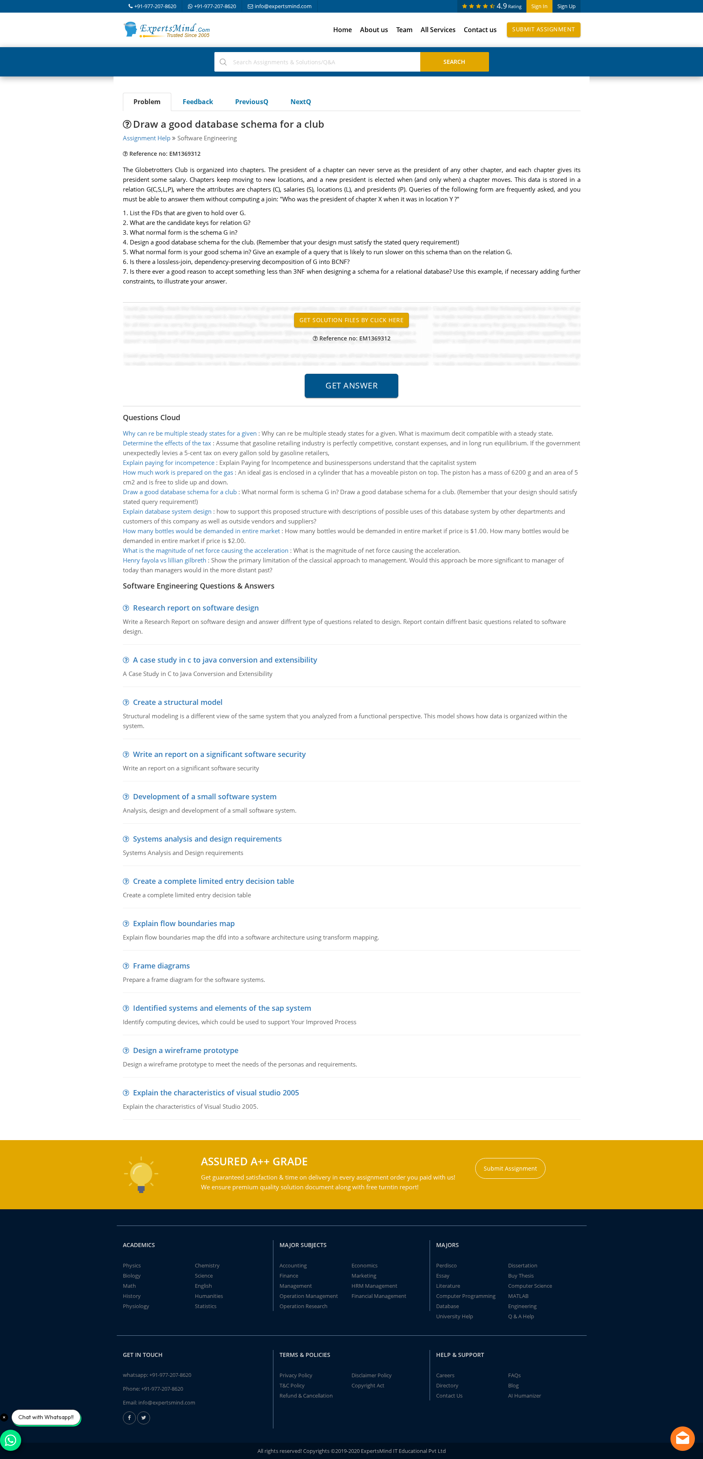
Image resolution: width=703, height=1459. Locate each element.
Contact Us (449, 1395)
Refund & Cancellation (306, 1395)
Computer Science (530, 1285)
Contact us (480, 29)
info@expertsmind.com (283, 6)
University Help (454, 1316)
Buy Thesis (521, 1275)
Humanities (209, 1296)
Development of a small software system (205, 796)
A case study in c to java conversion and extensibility (225, 660)
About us (374, 29)
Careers (445, 1375)
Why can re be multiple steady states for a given (190, 433)
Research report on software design (196, 608)
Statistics (205, 1306)
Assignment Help (146, 138)
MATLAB (518, 1296)
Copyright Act (368, 1385)
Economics (365, 1265)
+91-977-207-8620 (155, 6)
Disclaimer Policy (372, 1375)
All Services (438, 29)
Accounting (293, 1265)
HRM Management (374, 1285)
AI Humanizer (524, 1395)
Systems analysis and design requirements (207, 839)
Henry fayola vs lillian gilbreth (164, 560)
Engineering (522, 1306)
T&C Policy (292, 1385)
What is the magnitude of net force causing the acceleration (205, 550)
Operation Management (308, 1296)
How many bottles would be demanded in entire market (201, 531)
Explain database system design (167, 511)
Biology (132, 1275)
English (203, 1285)
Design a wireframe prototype (185, 1050)
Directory (447, 1385)
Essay (443, 1275)
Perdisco (446, 1265)
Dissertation (522, 1265)
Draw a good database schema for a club (180, 492)
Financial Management (379, 1296)
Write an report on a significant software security (219, 754)
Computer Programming (466, 1296)
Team (404, 29)
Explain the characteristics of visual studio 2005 (216, 1092)
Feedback (198, 101)
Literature (448, 1285)
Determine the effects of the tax (167, 443)
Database (447, 1306)
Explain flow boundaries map (184, 923)
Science (204, 1275)
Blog (513, 1385)
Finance (288, 1275)
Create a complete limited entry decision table (213, 881)
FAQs (514, 1375)
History (132, 1296)
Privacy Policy (295, 1375)
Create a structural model (178, 702)
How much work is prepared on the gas (178, 472)
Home (342, 29)
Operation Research (303, 1306)
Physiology (136, 1306)
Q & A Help (521, 1316)
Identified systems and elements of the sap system (222, 1008)
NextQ (300, 101)
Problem (147, 101)
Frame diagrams (161, 965)
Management (295, 1285)
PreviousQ (252, 101)
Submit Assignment (543, 29)
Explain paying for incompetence (168, 462)
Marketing (364, 1275)
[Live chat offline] (682, 1438)
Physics (132, 1265)
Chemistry (207, 1265)
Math (129, 1285)
